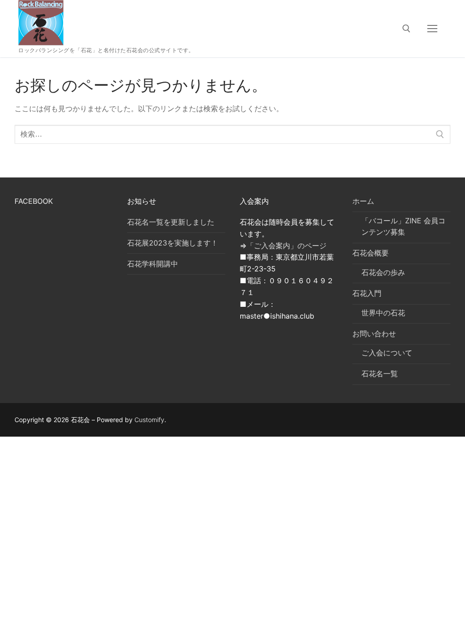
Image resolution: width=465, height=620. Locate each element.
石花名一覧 (379, 373)
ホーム (363, 201)
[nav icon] (432, 28)
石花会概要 (370, 252)
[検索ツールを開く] (406, 29)
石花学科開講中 (152, 263)
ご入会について (386, 352)
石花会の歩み (383, 272)
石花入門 (366, 293)
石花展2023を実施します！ (172, 242)
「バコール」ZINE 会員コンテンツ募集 (403, 226)
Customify (149, 419)
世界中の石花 (383, 312)
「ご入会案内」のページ (286, 245)
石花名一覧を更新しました (170, 221)
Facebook (34, 201)
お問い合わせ (374, 333)
